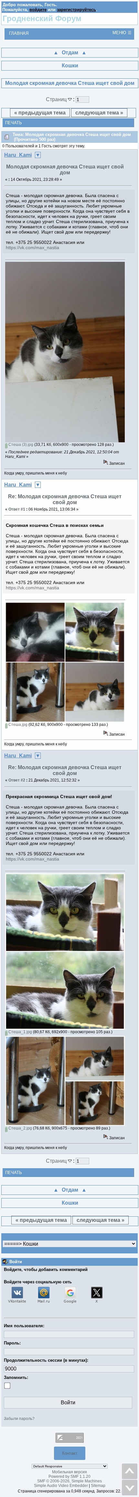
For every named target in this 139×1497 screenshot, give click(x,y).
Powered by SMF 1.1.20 (69, 1476)
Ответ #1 (16, 509)
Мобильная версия (69, 1472)
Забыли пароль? (19, 1418)
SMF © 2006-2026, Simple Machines (69, 1481)
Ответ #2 (16, 780)
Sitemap (98, 1485)
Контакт (69, 1453)
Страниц (57, 99)
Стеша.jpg (17, 724)
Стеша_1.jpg (19, 1032)
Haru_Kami (18, 155)
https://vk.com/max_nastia (32, 247)
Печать (13, 122)
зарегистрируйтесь (76, 9)
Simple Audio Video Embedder (61, 1485)
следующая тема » (99, 112)
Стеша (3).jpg (20, 444)
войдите (38, 9)
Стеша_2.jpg (19, 1128)
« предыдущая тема (40, 112)
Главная (18, 33)
